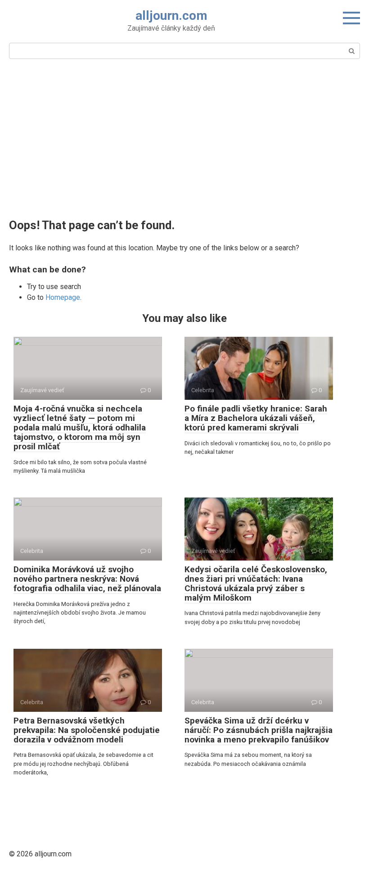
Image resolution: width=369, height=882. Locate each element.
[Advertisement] (184, 138)
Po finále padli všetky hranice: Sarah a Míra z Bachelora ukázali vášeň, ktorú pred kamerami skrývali (255, 418)
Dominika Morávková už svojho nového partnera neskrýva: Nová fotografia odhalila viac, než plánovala (87, 578)
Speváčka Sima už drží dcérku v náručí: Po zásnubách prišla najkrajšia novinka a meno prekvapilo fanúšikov (258, 730)
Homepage (62, 297)
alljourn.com (171, 15)
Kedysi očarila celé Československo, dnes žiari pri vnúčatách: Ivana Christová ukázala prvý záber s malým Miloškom (255, 583)
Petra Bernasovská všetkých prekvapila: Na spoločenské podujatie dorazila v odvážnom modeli (87, 730)
